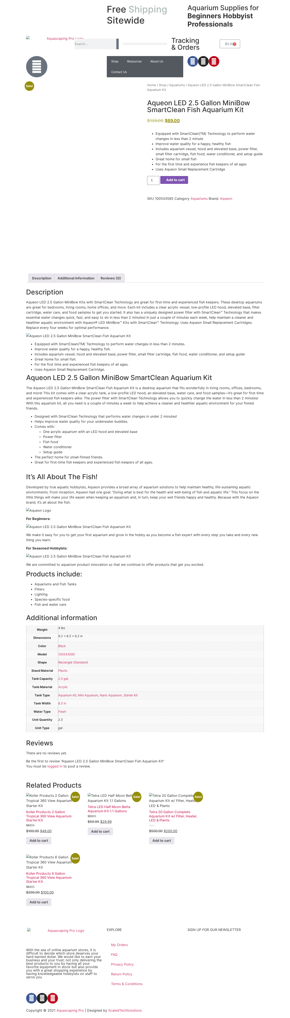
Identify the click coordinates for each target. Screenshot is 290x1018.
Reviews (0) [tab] (111, 278)
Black (62, 646)
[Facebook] (192, 61)
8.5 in (62, 703)
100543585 (66, 654)
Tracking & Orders (185, 43)
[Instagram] (203, 61)
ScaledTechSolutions (125, 1010)
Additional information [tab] (76, 278)
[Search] (117, 44)
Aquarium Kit (67, 695)
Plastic (63, 670)
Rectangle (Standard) (73, 662)
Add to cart (175, 180)
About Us (156, 61)
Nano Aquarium (111, 695)
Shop (114, 61)
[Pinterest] (214, 61)
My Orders (119, 945)
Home (151, 85)
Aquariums (177, 85)
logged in (54, 766)
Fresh (62, 711)
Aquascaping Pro (70, 1010)
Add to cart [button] (39, 840)
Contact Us (119, 72)
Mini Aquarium (88, 695)
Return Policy (121, 974)
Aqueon (226, 198)
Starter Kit (131, 695)
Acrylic (63, 687)
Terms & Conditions (126, 984)
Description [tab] (41, 278)
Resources (134, 61)
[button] (145, 44)
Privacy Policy (122, 964)
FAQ (114, 954)
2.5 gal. (63, 678)
